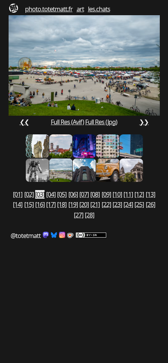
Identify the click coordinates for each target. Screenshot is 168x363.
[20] (84, 204)
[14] (17, 204)
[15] (29, 204)
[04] (50, 194)
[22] (106, 204)
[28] (89, 215)
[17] (50, 204)
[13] (150, 194)
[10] (117, 194)
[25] (139, 204)
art (80, 9)
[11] (128, 194)
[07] (84, 194)
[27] (78, 215)
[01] (17, 194)
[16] (40, 204)
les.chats (99, 9)
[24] (128, 204)
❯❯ (143, 122)
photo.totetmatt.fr (49, 9)
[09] (106, 194)
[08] (95, 194)
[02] (29, 194)
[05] (61, 194)
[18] (61, 204)
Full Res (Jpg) (101, 122)
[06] (73, 194)
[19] (73, 204)
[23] (117, 204)
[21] (95, 204)
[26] (150, 204)
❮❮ (24, 122)
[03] (40, 194)
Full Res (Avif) (67, 122)
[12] (139, 194)
